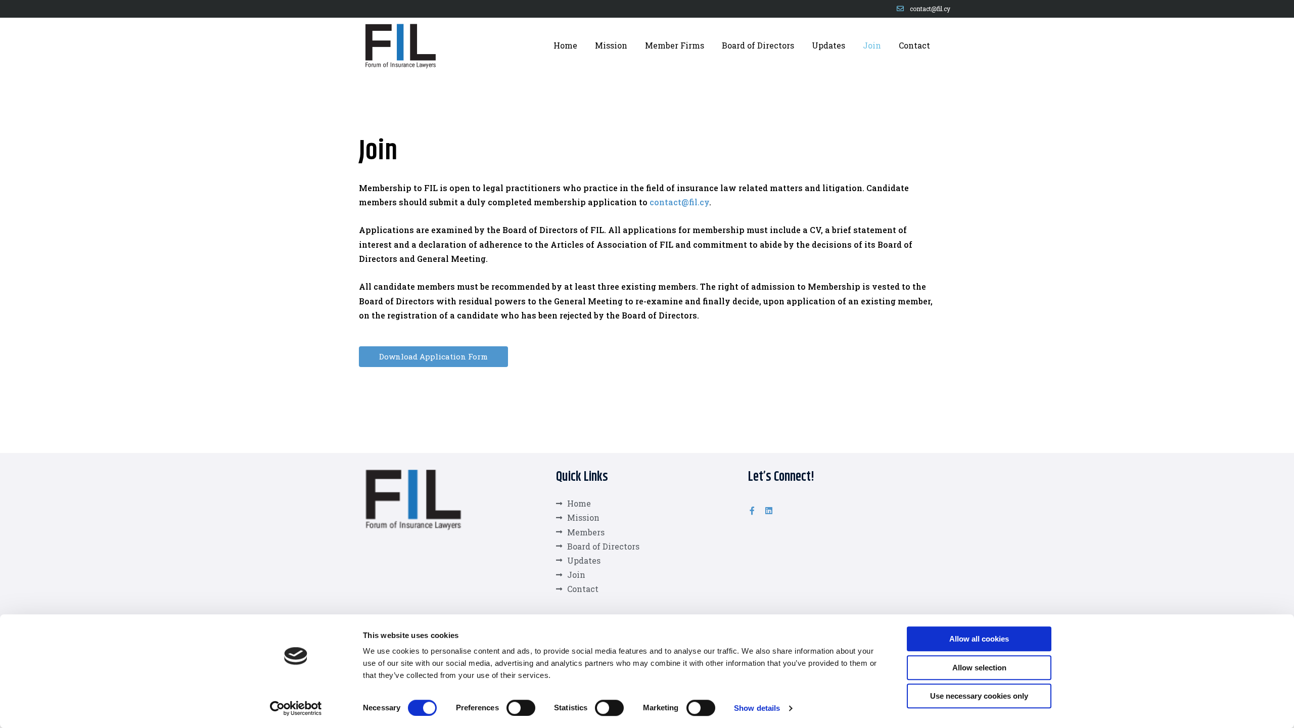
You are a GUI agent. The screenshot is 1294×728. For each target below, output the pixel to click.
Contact (914, 45)
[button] (433, 356)
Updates (828, 45)
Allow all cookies (979, 638)
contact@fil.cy (679, 202)
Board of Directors (758, 45)
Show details (757, 708)
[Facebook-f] (752, 511)
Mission (611, 45)
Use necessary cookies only (979, 696)
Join (872, 45)
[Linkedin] (769, 511)
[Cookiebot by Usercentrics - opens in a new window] (296, 708)
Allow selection (979, 667)
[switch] (520, 708)
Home (565, 45)
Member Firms (674, 45)
